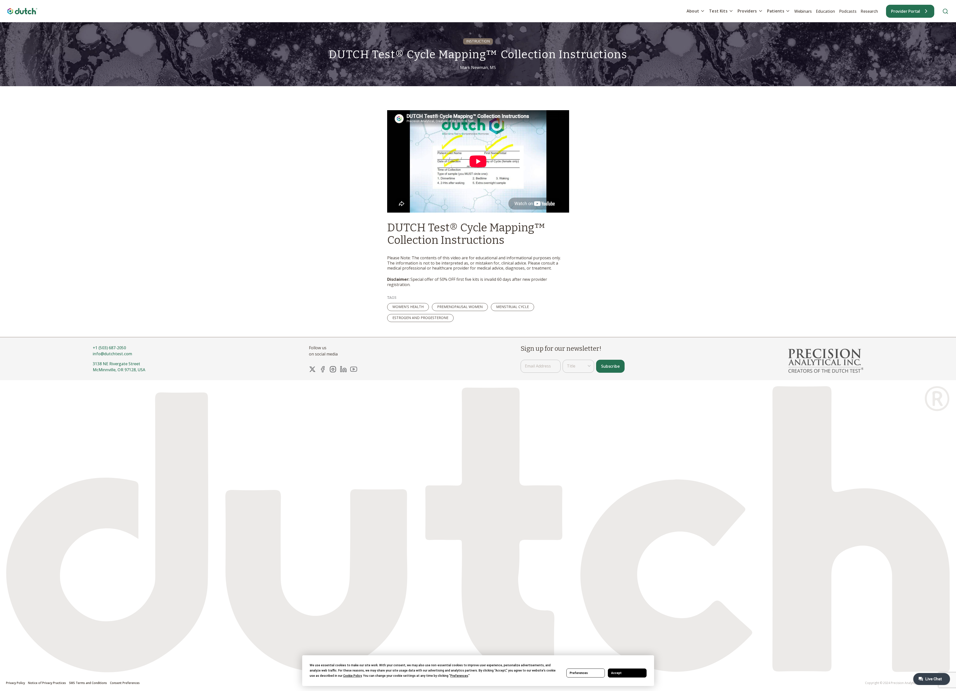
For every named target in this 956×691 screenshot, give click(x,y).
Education (825, 11)
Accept (616, 673)
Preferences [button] (459, 676)
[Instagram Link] (332, 369)
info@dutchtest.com (112, 353)
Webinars (803, 11)
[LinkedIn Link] (343, 369)
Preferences (579, 673)
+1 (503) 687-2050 (109, 347)
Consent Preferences (125, 683)
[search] (945, 11)
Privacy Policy (15, 683)
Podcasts (848, 11)
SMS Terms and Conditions (88, 683)
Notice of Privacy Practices (47, 683)
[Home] (22, 11)
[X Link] (312, 369)
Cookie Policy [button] (352, 676)
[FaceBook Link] (322, 369)
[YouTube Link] (353, 369)
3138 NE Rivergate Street (116, 363)
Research (869, 11)
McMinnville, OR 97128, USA (119, 369)
